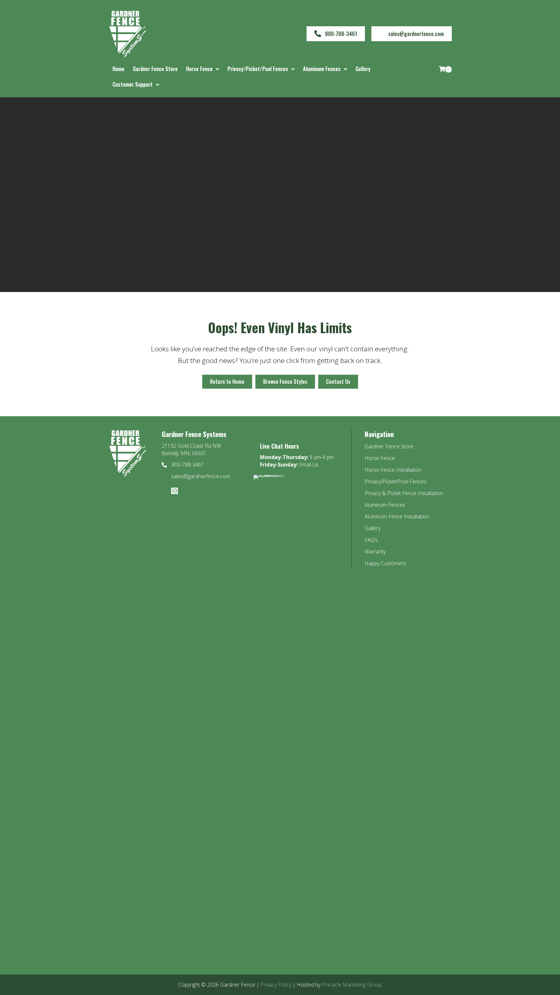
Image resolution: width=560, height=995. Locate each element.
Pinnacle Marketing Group (352, 984)
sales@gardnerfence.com (200, 476)
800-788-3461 (188, 464)
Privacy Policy (276, 984)
